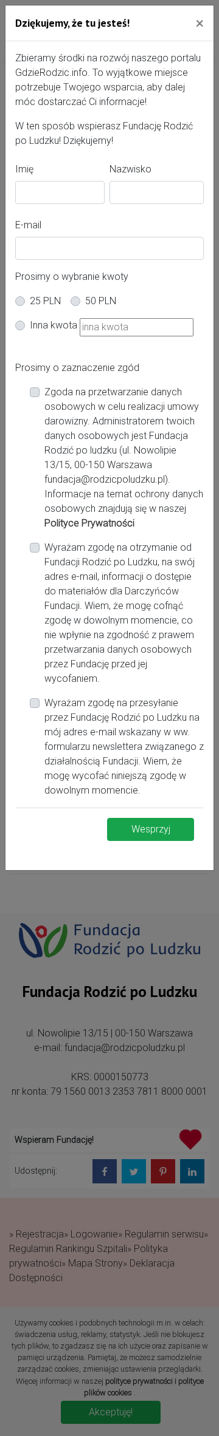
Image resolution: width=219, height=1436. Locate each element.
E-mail (28, 225)
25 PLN (45, 301)
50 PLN (100, 301)
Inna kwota (53, 325)
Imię (24, 169)
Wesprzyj (150, 829)
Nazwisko (130, 169)
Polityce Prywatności (89, 523)
